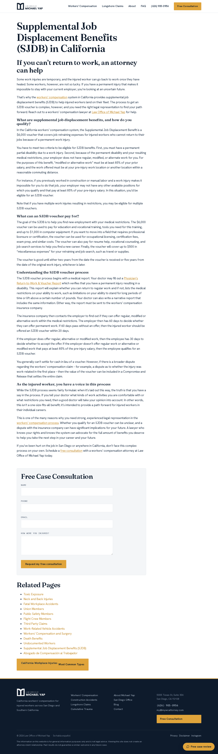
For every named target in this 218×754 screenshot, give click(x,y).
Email (24, 517)
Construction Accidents (84, 699)
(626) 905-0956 (160, 6)
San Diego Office (123, 699)
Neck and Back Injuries (38, 599)
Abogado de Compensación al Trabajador (50, 653)
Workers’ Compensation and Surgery (48, 633)
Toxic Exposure (33, 594)
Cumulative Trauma (81, 709)
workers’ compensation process (38, 423)
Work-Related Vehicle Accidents (44, 629)
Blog (116, 704)
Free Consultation (187, 6)
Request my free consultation (43, 564)
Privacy (174, 735)
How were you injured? (35, 533)
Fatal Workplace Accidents (41, 604)
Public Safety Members (38, 614)
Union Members (34, 609)
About (132, 6)
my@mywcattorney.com (170, 710)
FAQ (143, 6)
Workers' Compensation (82, 6)
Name (23, 485)
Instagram (196, 735)
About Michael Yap (124, 695)
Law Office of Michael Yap (108, 112)
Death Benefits (33, 638)
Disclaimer (184, 735)
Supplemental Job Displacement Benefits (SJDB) (55, 648)
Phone (24, 501)
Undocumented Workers (39, 643)
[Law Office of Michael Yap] (30, 6)
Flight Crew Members (37, 619)
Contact (118, 709)
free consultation (71, 451)
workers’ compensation (52, 97)
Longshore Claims (112, 6)
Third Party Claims (35, 624)
